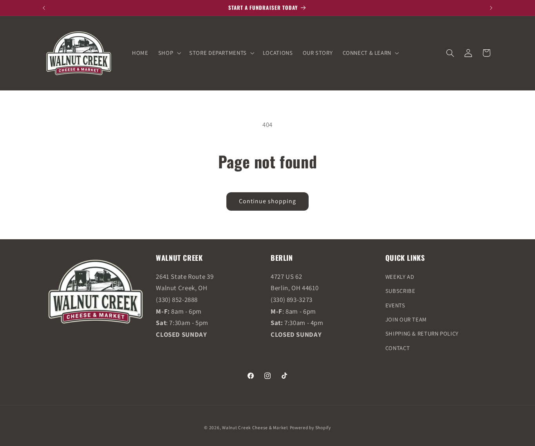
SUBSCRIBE (400, 290)
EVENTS (395, 305)
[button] (168, 52)
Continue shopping (267, 201)
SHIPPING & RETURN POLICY (422, 333)
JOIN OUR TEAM (406, 319)
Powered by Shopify (310, 427)
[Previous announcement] (43, 8)
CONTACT (397, 348)
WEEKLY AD (399, 276)
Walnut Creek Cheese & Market (255, 427)
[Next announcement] (491, 8)
